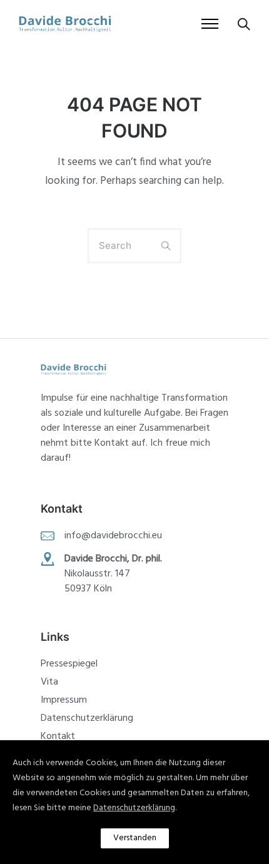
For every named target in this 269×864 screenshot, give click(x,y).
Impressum (64, 700)
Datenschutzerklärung (87, 718)
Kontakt (58, 736)
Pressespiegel (69, 664)
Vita (49, 682)
